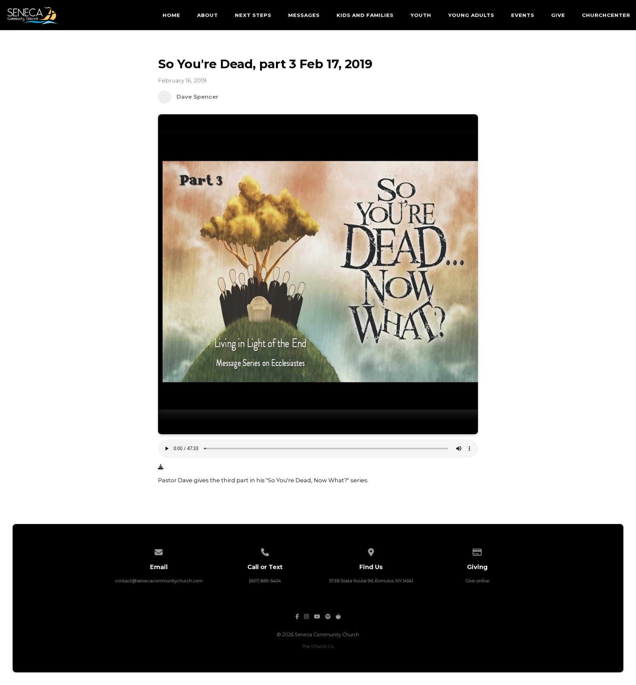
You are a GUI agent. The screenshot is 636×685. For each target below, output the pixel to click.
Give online (477, 580)
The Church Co (318, 646)
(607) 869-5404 (265, 580)
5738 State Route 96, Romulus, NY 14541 (371, 580)
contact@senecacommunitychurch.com (159, 580)
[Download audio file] (160, 467)
